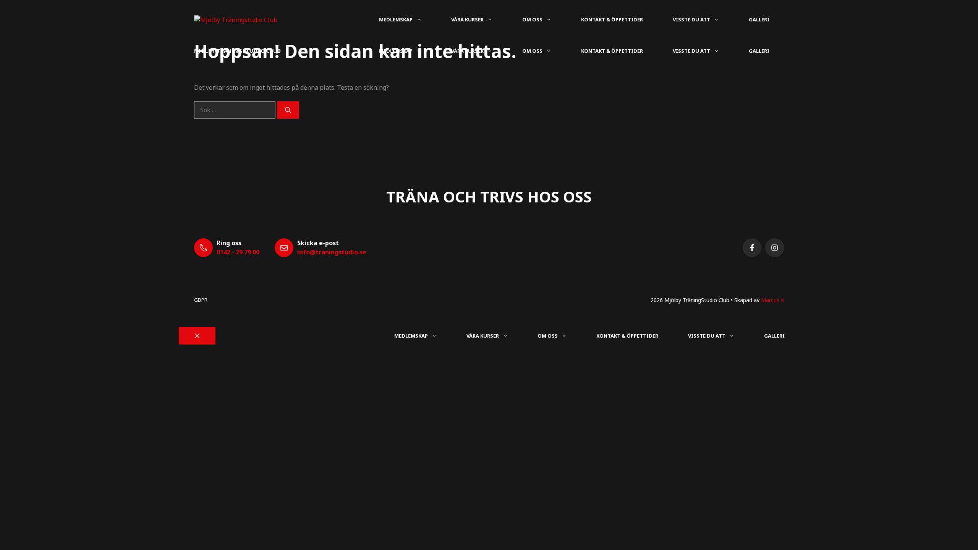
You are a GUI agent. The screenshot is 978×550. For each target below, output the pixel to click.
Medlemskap (396, 19)
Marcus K (772, 300)
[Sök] (288, 110)
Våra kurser (467, 19)
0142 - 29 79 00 (238, 252)
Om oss (532, 19)
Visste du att (691, 19)
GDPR (200, 299)
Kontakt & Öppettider (612, 19)
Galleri (759, 19)
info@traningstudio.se (331, 252)
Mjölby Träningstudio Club (237, 50)
